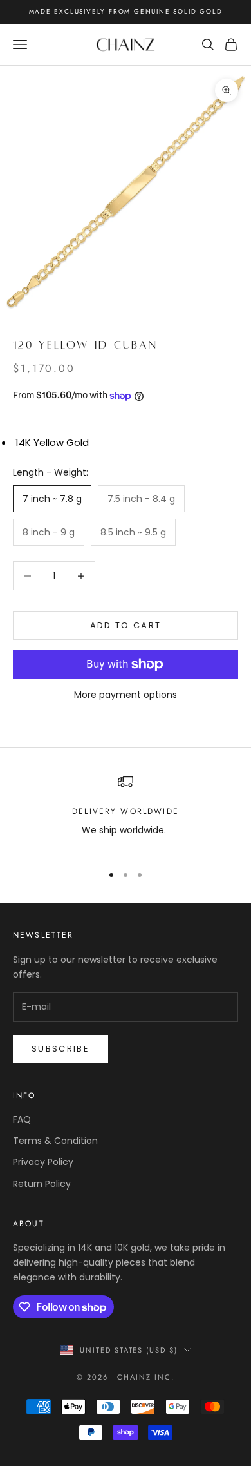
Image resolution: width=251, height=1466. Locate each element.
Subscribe (60, 1049)
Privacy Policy (43, 1161)
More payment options (125, 694)
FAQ (22, 1119)
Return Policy (42, 1183)
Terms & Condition (55, 1140)
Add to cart (126, 625)
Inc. (164, 1377)
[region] (125, 813)
